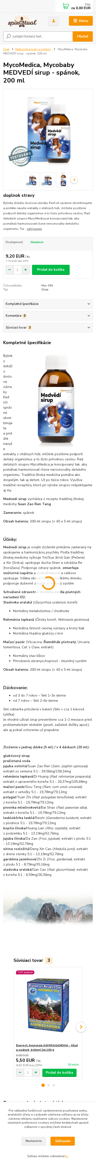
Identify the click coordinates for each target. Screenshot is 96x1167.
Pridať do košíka (50, 269)
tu (66, 1156)
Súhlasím (62, 1141)
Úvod (6, 49)
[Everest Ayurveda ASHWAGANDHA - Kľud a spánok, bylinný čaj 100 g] (48, 1005)
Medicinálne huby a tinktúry (33, 49)
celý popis (34, 229)
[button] (43, 1085)
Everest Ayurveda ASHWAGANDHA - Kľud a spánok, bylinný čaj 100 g (47, 1047)
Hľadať (82, 36)
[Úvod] (22, 21)
